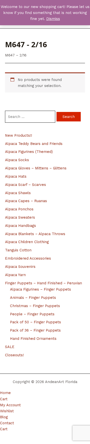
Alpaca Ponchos (19, 209)
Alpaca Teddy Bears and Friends (33, 143)
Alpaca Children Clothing (27, 242)
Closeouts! (14, 355)
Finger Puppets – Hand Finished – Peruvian (43, 283)
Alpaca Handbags (20, 225)
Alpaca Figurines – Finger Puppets (40, 289)
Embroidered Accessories (28, 258)
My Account (10, 405)
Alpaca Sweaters (20, 217)
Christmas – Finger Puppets (35, 306)
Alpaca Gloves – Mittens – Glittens (35, 168)
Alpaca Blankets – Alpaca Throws (35, 234)
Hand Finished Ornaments (33, 338)
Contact (7, 423)
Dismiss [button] (53, 18)
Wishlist (7, 411)
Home (5, 393)
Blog (4, 417)
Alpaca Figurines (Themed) (29, 151)
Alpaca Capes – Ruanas (26, 201)
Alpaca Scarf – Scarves (25, 184)
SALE (9, 347)
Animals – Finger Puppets (33, 297)
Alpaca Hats (15, 176)
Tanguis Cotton (18, 250)
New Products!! (18, 135)
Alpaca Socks (17, 160)
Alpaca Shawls (18, 193)
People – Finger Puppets (32, 314)
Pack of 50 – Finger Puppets (35, 322)
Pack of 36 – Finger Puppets (35, 330)
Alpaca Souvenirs (20, 266)
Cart (4, 399)
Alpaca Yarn (15, 275)
